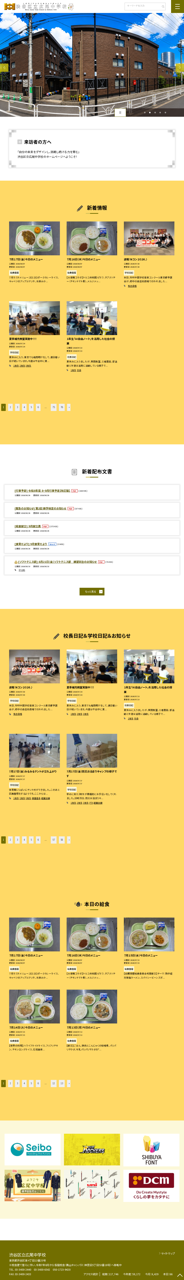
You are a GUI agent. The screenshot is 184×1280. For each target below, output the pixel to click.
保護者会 (36, 798)
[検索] (161, 7)
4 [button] (160, 112)
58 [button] (62, 839)
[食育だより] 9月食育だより (31, 544)
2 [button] (150, 112)
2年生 (22, 365)
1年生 (16, 365)
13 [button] (62, 1083)
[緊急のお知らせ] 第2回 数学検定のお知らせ (41, 508)
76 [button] (62, 407)
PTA (91, 802)
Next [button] (180, 67)
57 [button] (53, 839)
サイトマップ (168, 1253)
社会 (79, 370)
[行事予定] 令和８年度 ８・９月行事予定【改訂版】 (43, 490)
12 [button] (53, 1083)
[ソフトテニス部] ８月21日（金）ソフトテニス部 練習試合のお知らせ (57, 561)
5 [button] (165, 112)
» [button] (69, 407)
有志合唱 (132, 286)
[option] (92, 65)
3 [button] (155, 112)
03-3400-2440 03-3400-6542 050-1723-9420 (42, 1269)
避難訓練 (45, 798)
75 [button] (53, 407)
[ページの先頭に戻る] (180, 1276)
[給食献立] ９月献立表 (28, 526)
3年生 (28, 365)
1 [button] (144, 112)
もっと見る (90, 591)
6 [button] (38, 407)
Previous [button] (4, 67)
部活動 (22, 570)
